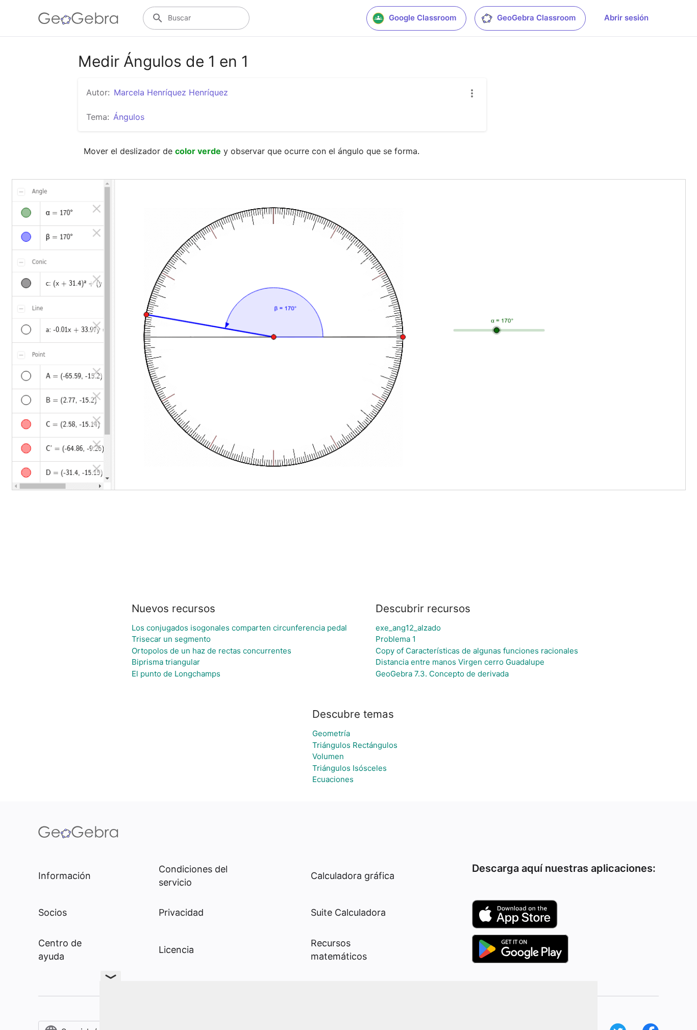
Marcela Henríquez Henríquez (171, 92)
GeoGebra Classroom (536, 17)
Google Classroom (422, 17)
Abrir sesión (626, 17)
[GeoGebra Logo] (78, 18)
